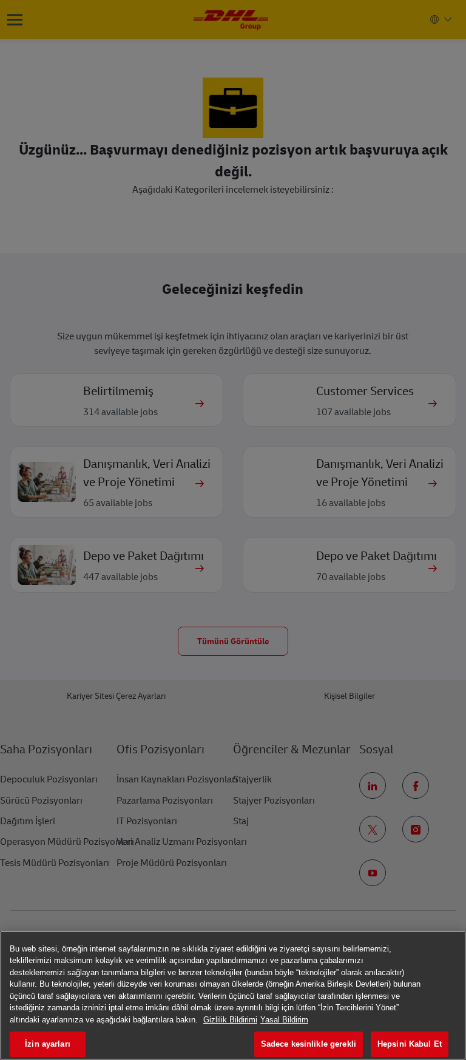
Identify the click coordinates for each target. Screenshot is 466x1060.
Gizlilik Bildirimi (230, 1019)
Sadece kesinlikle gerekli (308, 1043)
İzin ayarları (47, 1043)
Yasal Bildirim (284, 1019)
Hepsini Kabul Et (409, 1043)
